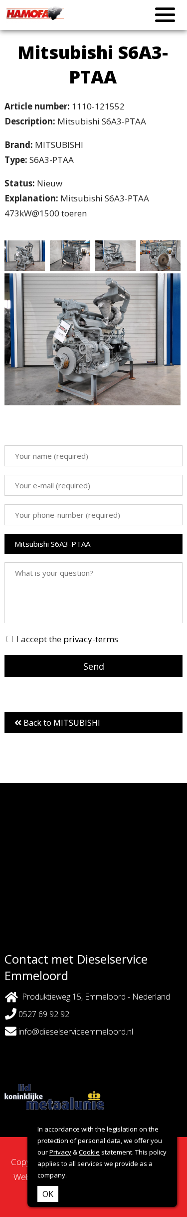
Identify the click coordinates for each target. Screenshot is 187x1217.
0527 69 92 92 (42, 1014)
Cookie (89, 1152)
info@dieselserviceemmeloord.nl (75, 1031)
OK (47, 1194)
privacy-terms (90, 639)
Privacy (60, 1152)
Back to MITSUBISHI (60, 722)
